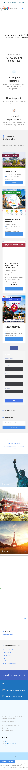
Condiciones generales (10, 743)
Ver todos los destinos (14, 443)
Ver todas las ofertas (8, 142)
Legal (6, 741)
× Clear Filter (8, 396)
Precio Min (7, 381)
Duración (7, 366)
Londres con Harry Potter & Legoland (12, 327)
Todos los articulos (8, 634)
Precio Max (7, 388)
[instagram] (8, 2)
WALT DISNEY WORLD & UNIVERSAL (13, 220)
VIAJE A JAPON (10, 171)
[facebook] (6, 2)
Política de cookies (7, 769)
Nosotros (7, 745)
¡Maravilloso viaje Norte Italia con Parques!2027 (12, 265)
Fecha (6, 373)
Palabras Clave (9, 358)
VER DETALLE (14, 182)
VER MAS (14, 348)
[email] (4, 2)
